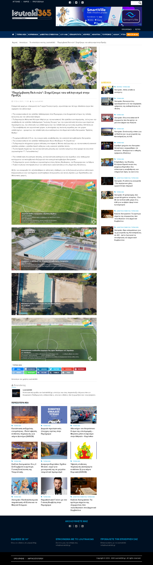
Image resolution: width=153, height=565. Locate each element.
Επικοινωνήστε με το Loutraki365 (113, 543)
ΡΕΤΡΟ (137, 29)
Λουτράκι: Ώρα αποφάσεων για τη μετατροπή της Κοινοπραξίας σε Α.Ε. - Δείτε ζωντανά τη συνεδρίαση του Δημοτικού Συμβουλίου (127, 235)
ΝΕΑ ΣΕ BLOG (132, 34)
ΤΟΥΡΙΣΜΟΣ (106, 34)
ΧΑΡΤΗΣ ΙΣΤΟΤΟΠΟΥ (35, 558)
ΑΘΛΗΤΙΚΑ (96, 34)
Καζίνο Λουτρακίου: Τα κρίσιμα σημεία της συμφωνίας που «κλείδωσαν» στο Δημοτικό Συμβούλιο (83, 505)
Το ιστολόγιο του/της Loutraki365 (42, 42)
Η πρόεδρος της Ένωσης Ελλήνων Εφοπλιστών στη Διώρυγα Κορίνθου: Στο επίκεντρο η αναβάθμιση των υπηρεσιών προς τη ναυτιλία (126, 167)
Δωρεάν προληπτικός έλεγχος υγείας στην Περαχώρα (51, 431)
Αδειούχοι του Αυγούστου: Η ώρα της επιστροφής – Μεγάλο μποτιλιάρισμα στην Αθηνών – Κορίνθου (83, 432)
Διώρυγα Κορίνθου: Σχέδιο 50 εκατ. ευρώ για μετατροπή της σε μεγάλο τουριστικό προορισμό (53, 468)
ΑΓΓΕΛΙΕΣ (16, 1)
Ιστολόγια (23, 42)
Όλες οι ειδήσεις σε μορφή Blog (23, 543)
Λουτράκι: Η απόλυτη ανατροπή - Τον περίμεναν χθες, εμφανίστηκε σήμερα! (127, 183)
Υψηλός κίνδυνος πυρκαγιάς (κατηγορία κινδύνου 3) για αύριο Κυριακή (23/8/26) (81, 468)
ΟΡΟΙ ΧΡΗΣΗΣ (19, 558)
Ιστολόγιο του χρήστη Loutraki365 (24, 379)
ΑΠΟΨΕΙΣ (86, 34)
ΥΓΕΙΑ (123, 34)
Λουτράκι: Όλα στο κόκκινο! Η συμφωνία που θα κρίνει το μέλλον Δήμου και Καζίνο (126, 120)
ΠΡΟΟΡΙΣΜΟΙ (127, 29)
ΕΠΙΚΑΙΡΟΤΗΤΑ (75, 34)
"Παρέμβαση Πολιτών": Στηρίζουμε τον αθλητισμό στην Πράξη (50, 94)
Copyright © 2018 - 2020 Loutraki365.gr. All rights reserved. (118, 558)
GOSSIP (116, 34)
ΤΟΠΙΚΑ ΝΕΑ (21, 34)
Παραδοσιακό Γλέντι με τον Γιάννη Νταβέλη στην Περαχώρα (54, 502)
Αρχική (14, 42)
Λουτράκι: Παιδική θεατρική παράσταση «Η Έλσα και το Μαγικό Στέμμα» (25, 502)
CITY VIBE (64, 34)
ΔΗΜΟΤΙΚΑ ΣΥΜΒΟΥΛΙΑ (49, 34)
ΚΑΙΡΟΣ (26, 1)
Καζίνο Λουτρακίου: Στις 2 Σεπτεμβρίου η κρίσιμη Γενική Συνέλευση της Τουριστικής (24, 468)
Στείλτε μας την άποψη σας (67, 543)
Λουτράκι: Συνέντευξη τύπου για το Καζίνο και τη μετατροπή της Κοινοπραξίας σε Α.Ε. (127, 134)
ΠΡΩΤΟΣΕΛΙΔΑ (38, 1)
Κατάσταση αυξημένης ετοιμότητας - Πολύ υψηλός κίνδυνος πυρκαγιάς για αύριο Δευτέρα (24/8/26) (24, 432)
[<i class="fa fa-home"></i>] (13, 34)
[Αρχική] (31, 13)
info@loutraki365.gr (63, 545)
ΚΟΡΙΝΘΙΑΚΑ (33, 34)
